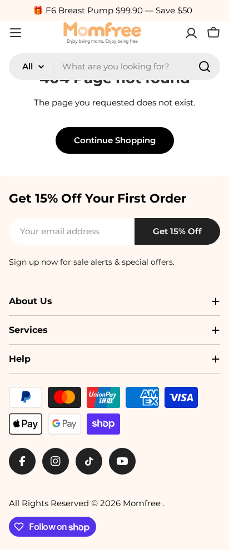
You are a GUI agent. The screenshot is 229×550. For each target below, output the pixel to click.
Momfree (143, 503)
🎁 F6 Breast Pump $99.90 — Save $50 (112, 10)
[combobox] (114, 66)
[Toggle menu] (15, 32)
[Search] (204, 66)
